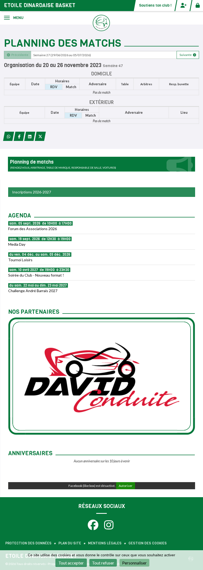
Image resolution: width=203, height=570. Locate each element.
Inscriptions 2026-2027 (31, 192)
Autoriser (125, 486)
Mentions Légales (105, 543)
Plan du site (69, 543)
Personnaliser (134, 562)
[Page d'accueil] (101, 22)
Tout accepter (71, 562)
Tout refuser (103, 562)
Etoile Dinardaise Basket (39, 5)
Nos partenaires (33, 312)
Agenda (19, 215)
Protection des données (28, 543)
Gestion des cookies (147, 543)
